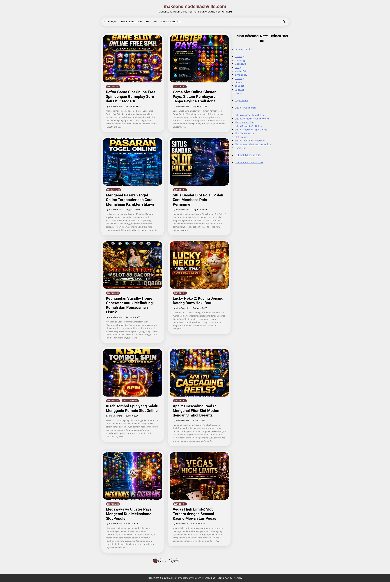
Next (176, 561)
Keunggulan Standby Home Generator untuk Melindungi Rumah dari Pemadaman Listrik (130, 305)
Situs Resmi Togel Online (248, 126)
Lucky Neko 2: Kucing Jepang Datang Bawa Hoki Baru (198, 300)
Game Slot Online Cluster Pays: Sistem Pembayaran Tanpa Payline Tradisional (195, 96)
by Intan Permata (114, 106)
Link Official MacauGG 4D (249, 162)
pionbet (239, 82)
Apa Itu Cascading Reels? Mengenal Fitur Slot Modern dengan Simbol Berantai (196, 410)
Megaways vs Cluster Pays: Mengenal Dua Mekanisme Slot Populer (129, 514)
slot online (113, 87)
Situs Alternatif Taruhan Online (252, 118)
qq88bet (239, 85)
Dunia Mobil (110, 21)
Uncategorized (130, 401)
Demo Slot (240, 147)
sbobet (238, 93)
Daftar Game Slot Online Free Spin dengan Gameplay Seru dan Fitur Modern (131, 96)
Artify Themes (233, 577)
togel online (113, 190)
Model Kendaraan (132, 21)
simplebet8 (241, 74)
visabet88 (240, 63)
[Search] (284, 21)
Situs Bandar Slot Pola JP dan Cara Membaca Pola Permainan (198, 199)
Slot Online (241, 136)
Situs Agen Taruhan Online (249, 115)
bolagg (238, 67)
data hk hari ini (243, 49)
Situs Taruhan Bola (245, 107)
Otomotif (151, 21)
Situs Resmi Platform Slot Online (253, 144)
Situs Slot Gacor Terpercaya (250, 140)
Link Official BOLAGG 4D (248, 155)
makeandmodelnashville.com (195, 6)
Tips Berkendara (171, 21)
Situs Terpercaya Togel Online (251, 129)
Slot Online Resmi (245, 133)
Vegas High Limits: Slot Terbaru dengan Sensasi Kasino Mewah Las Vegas (194, 514)
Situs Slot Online (244, 122)
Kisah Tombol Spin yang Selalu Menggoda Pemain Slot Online (132, 408)
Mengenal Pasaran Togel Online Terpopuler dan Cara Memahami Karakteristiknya (130, 199)
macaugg (240, 56)
